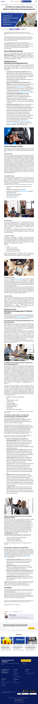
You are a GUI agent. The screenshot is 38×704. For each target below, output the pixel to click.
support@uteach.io (4, 673)
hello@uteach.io (4, 670)
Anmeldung (12, 1)
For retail (26, 671)
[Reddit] (36, 14)
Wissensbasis (3, 684)
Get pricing (24, 663)
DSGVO (28, 697)
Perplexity (17, 29)
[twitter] (20, 700)
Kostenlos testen (17, 1)
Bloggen (6, 4)
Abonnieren (31, 628)
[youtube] (17, 700)
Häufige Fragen (3, 685)
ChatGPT (11, 29)
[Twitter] (36, 9)
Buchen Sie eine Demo (27, 1)
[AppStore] (25, 691)
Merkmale (15, 671)
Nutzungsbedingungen (12, 697)
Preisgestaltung (15, 673)
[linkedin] (19, 700)
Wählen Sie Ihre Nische (5, 682)
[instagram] (22, 700)
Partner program (16, 682)
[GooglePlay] (33, 691)
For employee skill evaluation (30, 673)
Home (2, 4)
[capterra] (19, 694)
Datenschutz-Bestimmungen (21, 697)
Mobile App (15, 674)
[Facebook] (36, 7)
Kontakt (14, 680)
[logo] (3, 1)
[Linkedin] (36, 11)
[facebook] (15, 700)
